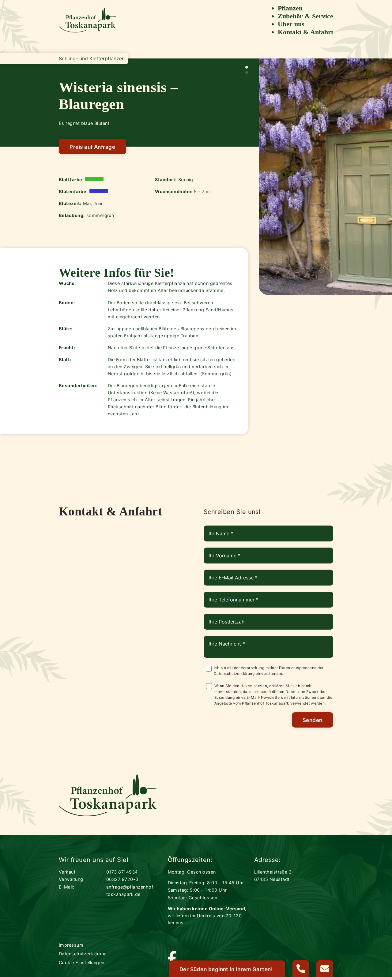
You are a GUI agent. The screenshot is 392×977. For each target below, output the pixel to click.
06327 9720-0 (122, 879)
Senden (312, 720)
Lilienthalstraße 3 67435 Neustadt (273, 875)
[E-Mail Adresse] (324, 968)
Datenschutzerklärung (234, 673)
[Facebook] (172, 959)
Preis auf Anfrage (92, 147)
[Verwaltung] (300, 968)
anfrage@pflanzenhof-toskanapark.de (131, 890)
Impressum (71, 945)
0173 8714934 (122, 871)
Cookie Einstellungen (81, 962)
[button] (246, 67)
